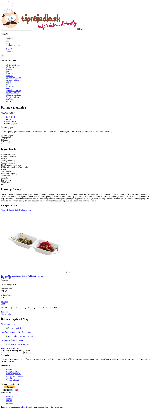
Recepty (9, 38)
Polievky (9, 88)
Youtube (9, 399)
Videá (8, 43)
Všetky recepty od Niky (10, 348)
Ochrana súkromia (12, 380)
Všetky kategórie (12, 67)
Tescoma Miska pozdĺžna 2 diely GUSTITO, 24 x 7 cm (22, 276)
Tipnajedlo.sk (27, 407)
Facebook (9, 396)
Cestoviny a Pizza (12, 80)
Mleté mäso (10, 210)
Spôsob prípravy (21, 210)
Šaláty (8, 84)
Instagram (9, 403)
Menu (80, 29)
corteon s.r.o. (58, 407)
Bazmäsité (9, 76)
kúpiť (3, 304)
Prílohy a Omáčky (12, 93)
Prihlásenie (10, 51)
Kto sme (9, 369)
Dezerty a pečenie (12, 97)
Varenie (30, 210)
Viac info (4, 302)
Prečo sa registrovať (13, 374)
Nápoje (8, 101)
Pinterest (9, 401)
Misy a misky (6, 314)
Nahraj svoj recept (12, 372)
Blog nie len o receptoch (15, 376)
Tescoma (4, 312)
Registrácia (10, 49)
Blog (7, 41)
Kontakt (9, 378)
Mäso (8, 71)
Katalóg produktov (13, 45)
